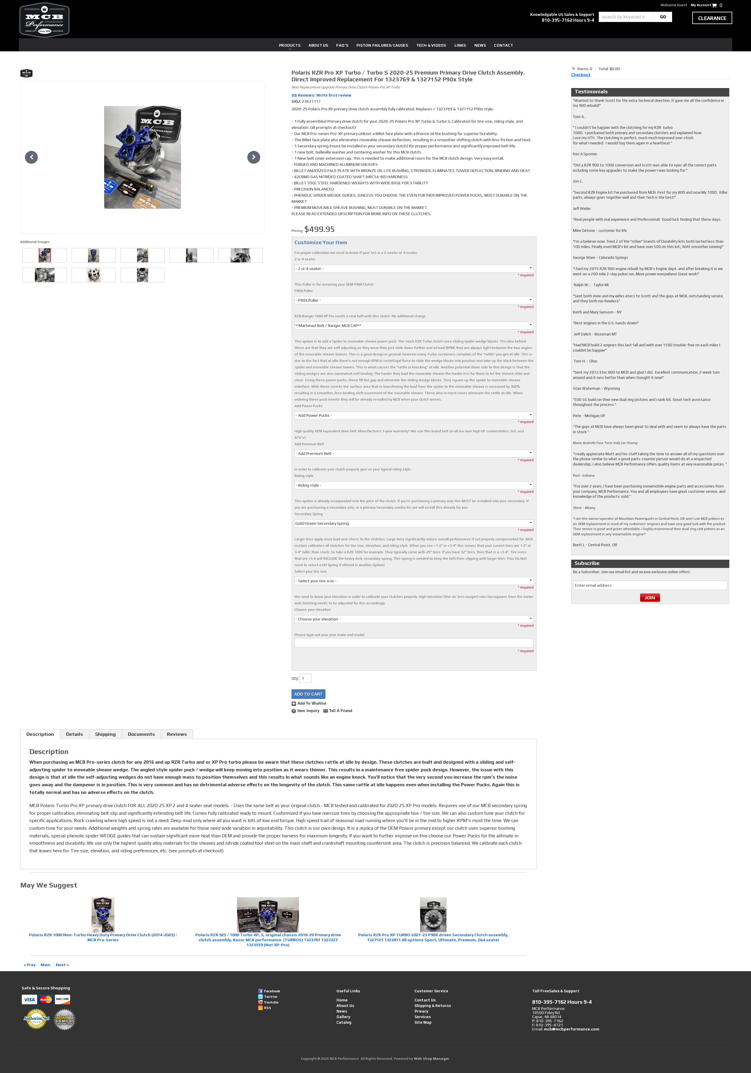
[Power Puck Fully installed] (44, 275)
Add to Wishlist (311, 703)
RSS (267, 1008)
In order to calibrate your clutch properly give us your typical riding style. (353, 469)
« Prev (29, 964)
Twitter (271, 997)
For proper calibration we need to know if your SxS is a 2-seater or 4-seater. (356, 253)
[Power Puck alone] (191, 255)
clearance (712, 18)
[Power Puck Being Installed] (240, 255)
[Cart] (573, 68)
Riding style (304, 476)
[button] (635, 17)
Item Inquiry (308, 711)
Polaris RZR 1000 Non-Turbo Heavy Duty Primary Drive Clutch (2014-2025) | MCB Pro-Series (103, 937)
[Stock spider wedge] (142, 275)
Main (45, 964)
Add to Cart (308, 694)
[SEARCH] (663, 17)
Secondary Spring (309, 514)
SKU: (297, 101)
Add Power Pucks (309, 406)
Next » (62, 964)
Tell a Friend (340, 711)
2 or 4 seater (305, 259)
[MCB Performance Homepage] (44, 20)
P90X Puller (304, 291)
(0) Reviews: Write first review (321, 95)
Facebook (272, 991)
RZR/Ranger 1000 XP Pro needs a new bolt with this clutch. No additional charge (360, 316)
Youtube (271, 1002)
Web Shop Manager (431, 1059)
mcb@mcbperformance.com (571, 1029)
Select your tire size (311, 571)
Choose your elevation (313, 610)
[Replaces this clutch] (93, 275)
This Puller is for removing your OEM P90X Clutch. (334, 284)
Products (289, 45)
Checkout (581, 74)
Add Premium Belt (309, 444)
